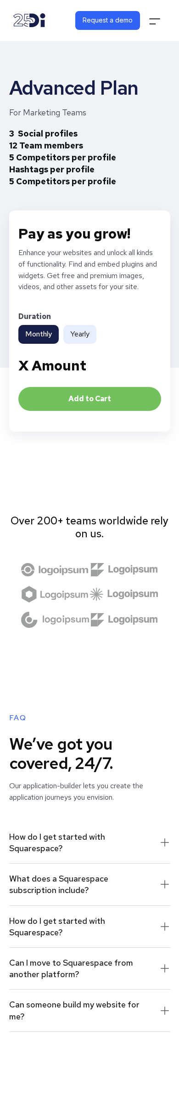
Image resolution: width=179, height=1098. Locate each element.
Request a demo (108, 20)
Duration (34, 316)
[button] (155, 20)
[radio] (38, 334)
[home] (29, 20)
